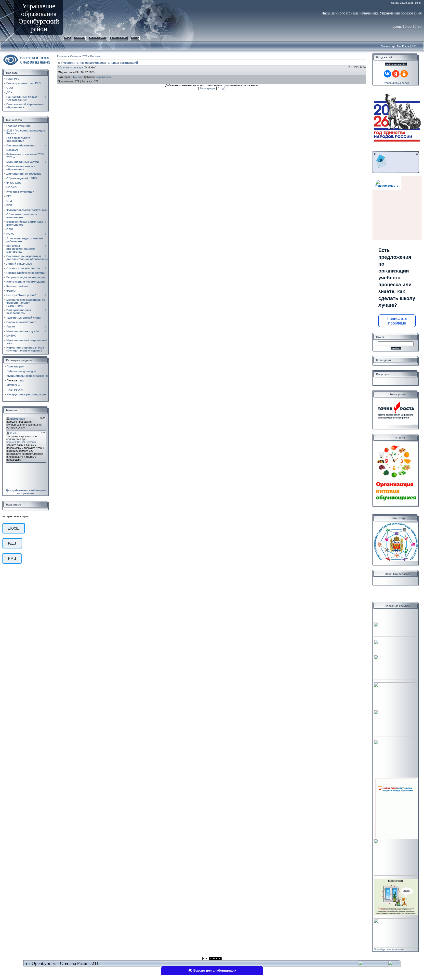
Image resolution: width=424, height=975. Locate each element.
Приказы (12, 366)
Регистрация (118, 37)
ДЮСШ (13, 528)
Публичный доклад (20, 371)
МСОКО (12, 385)
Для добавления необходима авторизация (26, 492)
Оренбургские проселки (389, 949)
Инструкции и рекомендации (26, 394)
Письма (12, 380)
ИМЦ (12, 558)
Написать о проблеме (397, 320)
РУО (84, 56)
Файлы (74, 56)
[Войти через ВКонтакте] (387, 74)
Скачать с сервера (71, 67)
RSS (414, 46)
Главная (80, 37)
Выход (135, 37)
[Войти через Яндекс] (395, 74)
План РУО (13, 389)
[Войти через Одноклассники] (404, 74)
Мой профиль (98, 37)
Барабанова (103, 77)
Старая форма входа (396, 82)
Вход (67, 37)
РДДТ (12, 543)
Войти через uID (395, 64)
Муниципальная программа (25, 375)
